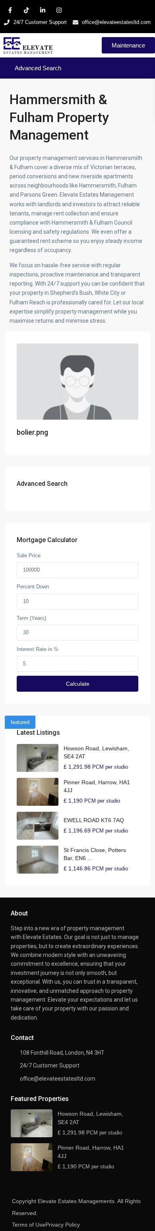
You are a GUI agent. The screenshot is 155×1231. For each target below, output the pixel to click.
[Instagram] (59, 10)
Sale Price (29, 555)
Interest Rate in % (37, 649)
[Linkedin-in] (42, 10)
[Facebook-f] (10, 10)
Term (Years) (31, 618)
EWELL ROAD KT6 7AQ (94, 820)
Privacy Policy (62, 1224)
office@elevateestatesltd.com (57, 1078)
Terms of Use (28, 1224)
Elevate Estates (42, 937)
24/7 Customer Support (49, 1065)
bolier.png (32, 432)
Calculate (77, 684)
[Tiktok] (26, 10)
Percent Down (33, 587)
